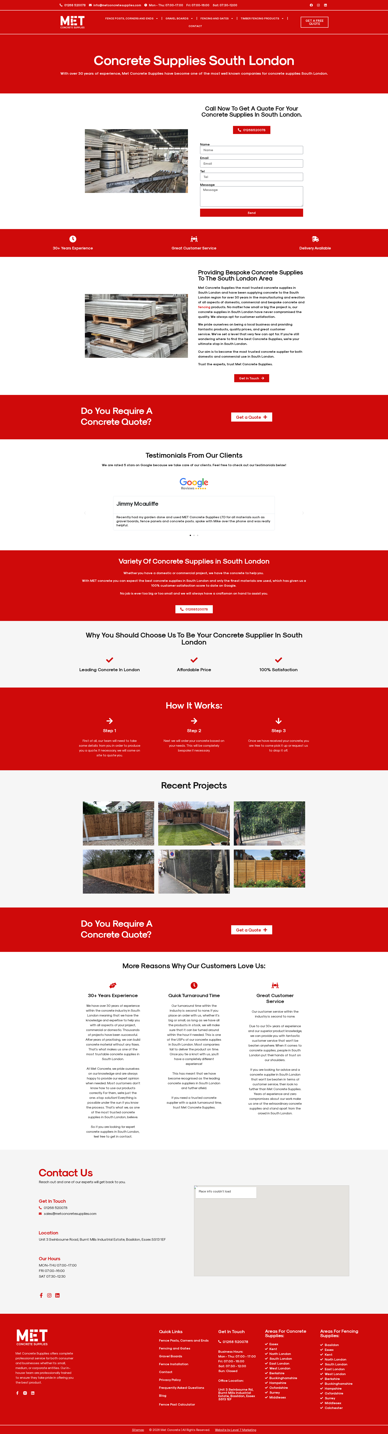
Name (205, 144)
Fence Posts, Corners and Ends (129, 18)
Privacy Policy (170, 1380)
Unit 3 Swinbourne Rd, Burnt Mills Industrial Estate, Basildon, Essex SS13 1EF (236, 1394)
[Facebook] (311, 5)
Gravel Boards (177, 18)
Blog (162, 1395)
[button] (85, 513)
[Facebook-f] (41, 1295)
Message (207, 184)
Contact (195, 25)
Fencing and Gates (214, 18)
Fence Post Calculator (177, 1404)
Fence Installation (173, 1364)
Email (204, 157)
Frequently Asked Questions (181, 1387)
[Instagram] (318, 5)
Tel (202, 171)
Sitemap (138, 1430)
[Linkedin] (325, 5)
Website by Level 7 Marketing (235, 1430)
